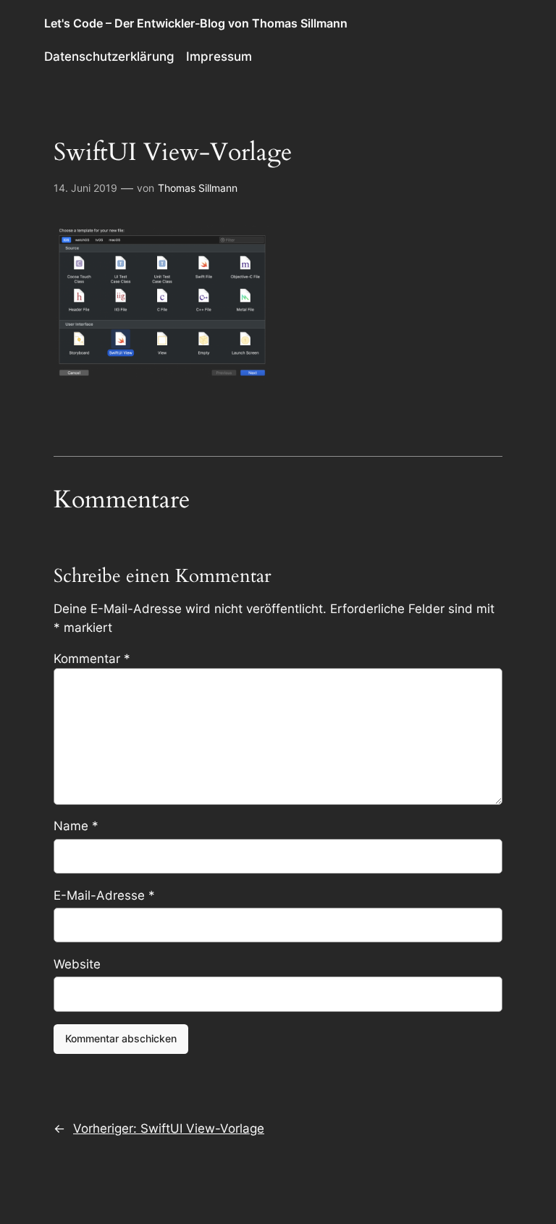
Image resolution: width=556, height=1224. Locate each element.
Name (76, 826)
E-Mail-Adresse (104, 895)
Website (77, 964)
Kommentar (92, 658)
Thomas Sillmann (197, 188)
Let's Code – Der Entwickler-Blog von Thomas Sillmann (196, 23)
